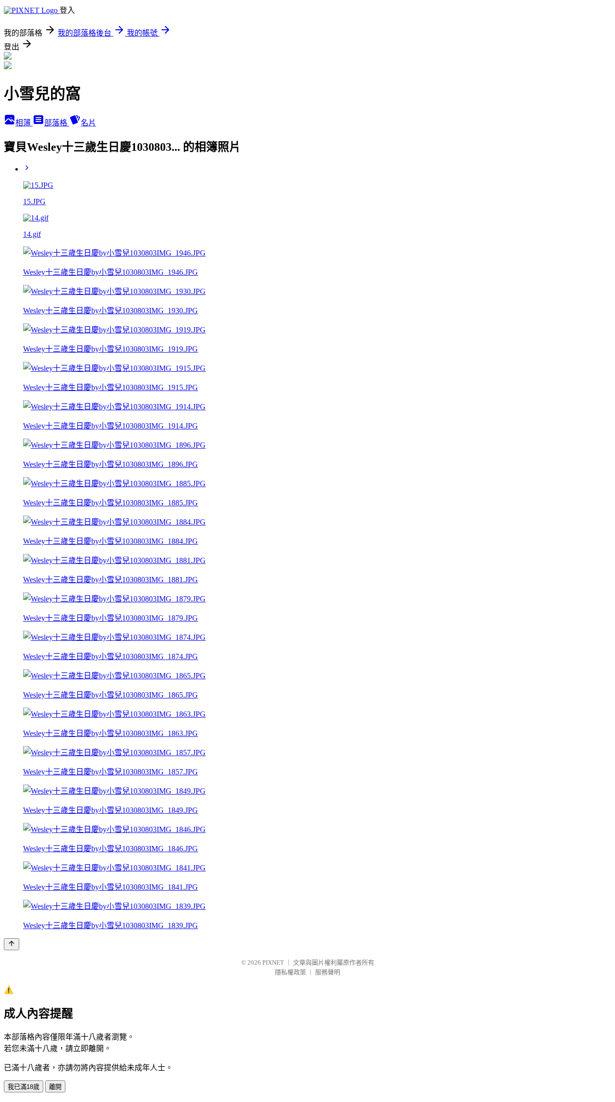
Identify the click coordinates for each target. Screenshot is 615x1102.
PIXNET (273, 962)
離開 (55, 1086)
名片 (88, 123)
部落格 (56, 123)
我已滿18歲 (23, 1086)
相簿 (24, 123)
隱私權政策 (290, 972)
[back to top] (11, 944)
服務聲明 (327, 972)
